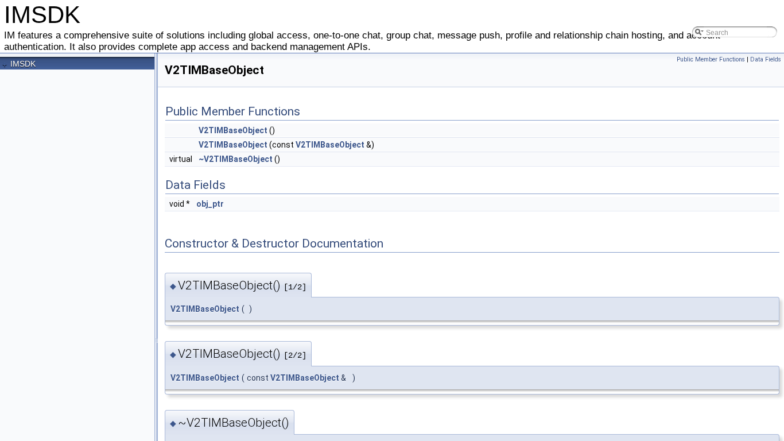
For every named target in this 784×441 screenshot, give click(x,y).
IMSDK (23, 63)
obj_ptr (210, 203)
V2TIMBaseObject (233, 130)
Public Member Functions (711, 59)
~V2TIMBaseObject (236, 159)
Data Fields (765, 59)
